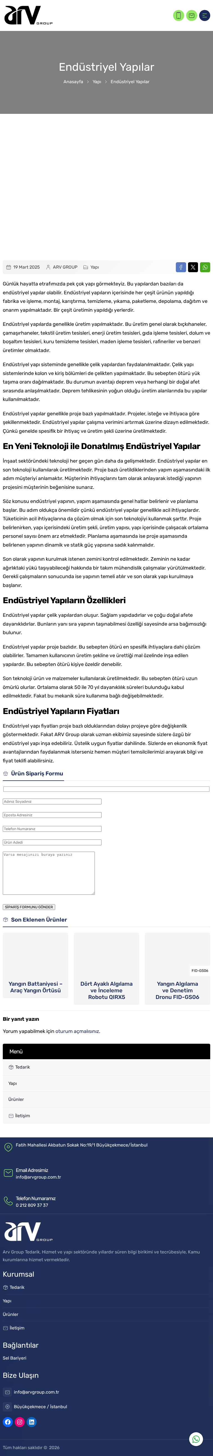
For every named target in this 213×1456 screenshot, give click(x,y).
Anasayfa (73, 81)
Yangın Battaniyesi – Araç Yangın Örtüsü (35, 987)
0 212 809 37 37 (32, 1205)
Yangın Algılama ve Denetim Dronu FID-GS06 (177, 990)
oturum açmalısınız (77, 1031)
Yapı (97, 81)
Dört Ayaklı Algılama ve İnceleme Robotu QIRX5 (106, 990)
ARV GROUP (65, 267)
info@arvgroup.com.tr (38, 1177)
